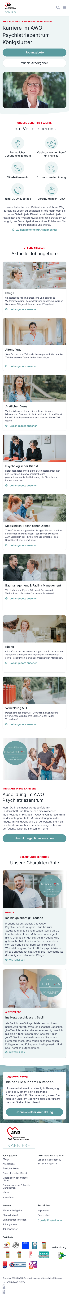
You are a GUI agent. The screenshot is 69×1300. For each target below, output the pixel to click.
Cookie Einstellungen (50, 1220)
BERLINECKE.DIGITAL (16, 1282)
